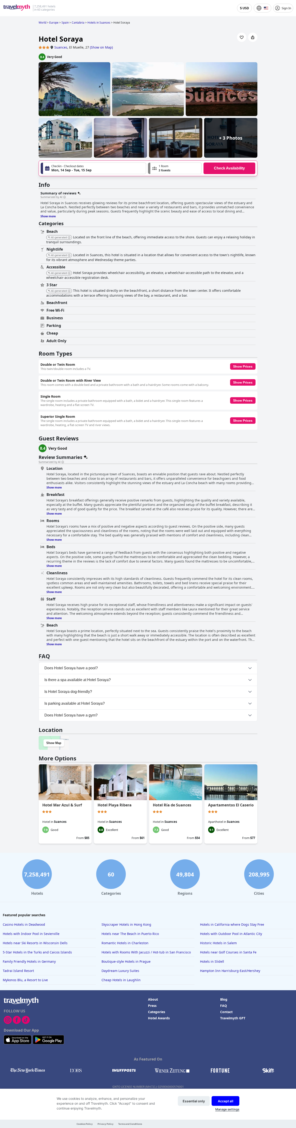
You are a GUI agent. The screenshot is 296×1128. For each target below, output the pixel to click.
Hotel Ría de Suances (172, 805)
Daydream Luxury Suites (120, 970)
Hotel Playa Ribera (115, 805)
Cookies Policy (85, 1124)
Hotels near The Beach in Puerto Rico (130, 933)
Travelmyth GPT (232, 1018)
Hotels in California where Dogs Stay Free (232, 924)
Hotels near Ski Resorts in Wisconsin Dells (35, 943)
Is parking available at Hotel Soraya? (74, 703)
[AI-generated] (69, 238)
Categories (156, 1012)
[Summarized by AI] (64, 197)
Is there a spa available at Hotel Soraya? (77, 680)
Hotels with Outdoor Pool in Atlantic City (231, 933)
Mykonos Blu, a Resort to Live (25, 980)
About (153, 999)
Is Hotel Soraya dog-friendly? (68, 692)
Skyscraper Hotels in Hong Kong (126, 924)
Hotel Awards (159, 1018)
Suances (60, 47)
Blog (223, 999)
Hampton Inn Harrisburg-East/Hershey (230, 970)
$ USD (244, 8)
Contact (226, 1012)
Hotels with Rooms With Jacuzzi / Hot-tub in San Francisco (146, 952)
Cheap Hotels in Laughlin (121, 980)
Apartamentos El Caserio (231, 805)
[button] (175, 168)
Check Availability (229, 168)
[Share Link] (252, 37)
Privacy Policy (106, 1124)
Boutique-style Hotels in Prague (126, 961)
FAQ (223, 1005)
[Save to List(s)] (241, 37)
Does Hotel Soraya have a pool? (71, 668)
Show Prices (243, 366)
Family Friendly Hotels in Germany (29, 961)
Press (152, 1005)
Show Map (53, 743)
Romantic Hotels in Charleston (125, 943)
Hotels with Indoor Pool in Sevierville (31, 933)
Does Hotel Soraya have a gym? (71, 715)
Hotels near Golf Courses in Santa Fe (228, 952)
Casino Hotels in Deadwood (24, 924)
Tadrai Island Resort (18, 970)
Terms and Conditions (130, 1124)
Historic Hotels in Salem (218, 943)
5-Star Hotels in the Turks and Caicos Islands (37, 952)
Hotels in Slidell (212, 961)
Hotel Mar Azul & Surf (62, 805)
